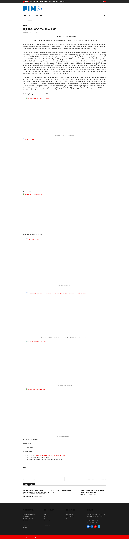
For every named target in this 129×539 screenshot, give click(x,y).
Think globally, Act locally (29, 514)
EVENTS (30, 21)
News (36, 16)
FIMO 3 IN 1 (26, 516)
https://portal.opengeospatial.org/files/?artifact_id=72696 (50, 455)
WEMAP (46, 514)
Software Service (70, 516)
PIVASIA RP (47, 521)
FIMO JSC (25, 521)
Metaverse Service (70, 514)
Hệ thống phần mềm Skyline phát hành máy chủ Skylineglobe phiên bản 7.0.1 (48, 1)
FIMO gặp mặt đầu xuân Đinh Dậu (61, 490)
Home (30, 16)
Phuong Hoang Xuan (29, 496)
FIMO (25, 16)
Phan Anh (83, 494)
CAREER (25, 527)
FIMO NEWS (26, 525)
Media (42, 16)
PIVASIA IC (46, 519)
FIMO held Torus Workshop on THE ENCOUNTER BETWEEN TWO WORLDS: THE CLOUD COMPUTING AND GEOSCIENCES (36, 492)
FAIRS (45, 523)
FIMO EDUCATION (27, 523)
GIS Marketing (47, 525)
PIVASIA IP (46, 516)
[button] (103, 1)
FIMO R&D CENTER (28, 519)
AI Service (68, 519)
